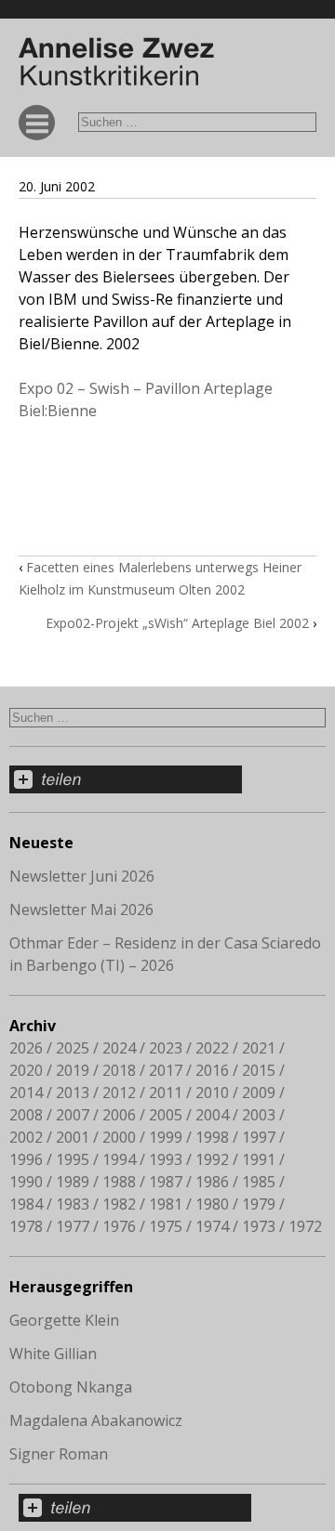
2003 (258, 1115)
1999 (165, 1137)
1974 (212, 1226)
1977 (72, 1226)
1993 (165, 1159)
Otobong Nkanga (70, 1387)
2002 (26, 1137)
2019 (72, 1070)
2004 (212, 1115)
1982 (119, 1204)
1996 (26, 1159)
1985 (258, 1181)
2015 (258, 1070)
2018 (119, 1070)
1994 (119, 1159)
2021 (258, 1048)
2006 (119, 1115)
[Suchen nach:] (197, 121)
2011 (165, 1092)
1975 (165, 1226)
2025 (72, 1048)
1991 (258, 1159)
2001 (72, 1137)
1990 (26, 1181)
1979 (258, 1204)
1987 (165, 1181)
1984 (26, 1204)
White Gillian (53, 1353)
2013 (72, 1092)
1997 (258, 1137)
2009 (258, 1092)
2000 (119, 1137)
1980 (212, 1204)
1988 (119, 1181)
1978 (26, 1226)
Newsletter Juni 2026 (81, 876)
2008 (26, 1115)
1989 (72, 1181)
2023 (165, 1048)
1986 (212, 1181)
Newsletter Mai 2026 (81, 909)
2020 (26, 1070)
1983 (72, 1204)
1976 (119, 1226)
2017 (165, 1070)
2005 (165, 1115)
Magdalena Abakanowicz (95, 1420)
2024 (119, 1048)
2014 (26, 1092)
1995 (72, 1159)
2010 (212, 1092)
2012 (119, 1092)
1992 (212, 1159)
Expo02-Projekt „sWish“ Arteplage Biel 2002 (177, 623)
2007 (72, 1115)
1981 (165, 1204)
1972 (305, 1226)
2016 (212, 1070)
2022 (212, 1048)
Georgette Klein (64, 1320)
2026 (26, 1048)
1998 (212, 1137)
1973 (258, 1226)
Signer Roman (58, 1454)
